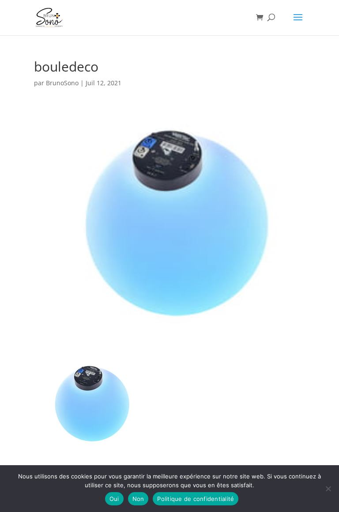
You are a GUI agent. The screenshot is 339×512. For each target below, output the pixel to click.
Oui (114, 498)
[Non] (328, 488)
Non (138, 498)
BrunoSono (62, 83)
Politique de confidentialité (195, 498)
